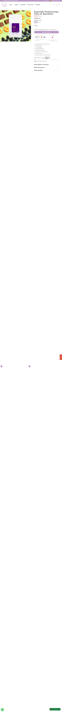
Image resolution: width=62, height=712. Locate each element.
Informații (38, 4)
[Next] (29, 366)
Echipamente (23, 4)
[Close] (59, 709)
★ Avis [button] (60, 357)
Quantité (36, 25)
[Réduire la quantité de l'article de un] (35, 27)
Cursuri (16, 4)
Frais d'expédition (42, 29)
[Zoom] (15, 25)
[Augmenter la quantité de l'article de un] (38, 27)
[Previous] (1, 366)
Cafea (10, 4)
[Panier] (59, 4)
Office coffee (30, 4)
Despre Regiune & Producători (41, 64)
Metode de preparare (39, 67)
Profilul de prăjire (38, 70)
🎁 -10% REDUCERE (54, 709)
